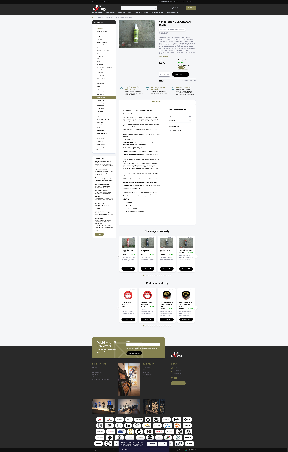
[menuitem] (98, 13)
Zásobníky (99, 39)
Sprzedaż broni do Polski (100, 177)
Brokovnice (97, 196)
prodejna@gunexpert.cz (179, 367)
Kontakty (94, 1)
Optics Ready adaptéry (102, 31)
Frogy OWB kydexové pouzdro (102, 190)
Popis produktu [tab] (156, 101)
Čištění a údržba (101, 97)
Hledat (155, 8)
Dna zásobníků (100, 45)
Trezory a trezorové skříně (103, 119)
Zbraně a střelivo (101, 25)
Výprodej (99, 149)
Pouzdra (99, 47)
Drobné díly (99, 69)
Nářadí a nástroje (101, 105)
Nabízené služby (100, 138)
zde (141, 445)
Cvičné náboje (100, 122)
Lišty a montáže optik (102, 133)
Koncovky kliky (100, 75)
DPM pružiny (100, 56)
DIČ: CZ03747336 (147, 374)
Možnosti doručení (183, 69)
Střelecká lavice (100, 111)
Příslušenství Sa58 (101, 136)
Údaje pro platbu (96, 377)
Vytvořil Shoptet (180, 450)
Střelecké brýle (100, 94)
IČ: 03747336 (146, 372)
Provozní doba (102, 1)
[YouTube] (175, 377)
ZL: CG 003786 (146, 377)
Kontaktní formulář (178, 383)
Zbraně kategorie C (99, 218)
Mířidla (98, 34)
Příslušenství (100, 28)
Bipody (98, 86)
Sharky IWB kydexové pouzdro (102, 184)
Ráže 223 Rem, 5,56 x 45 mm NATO (103, 225)
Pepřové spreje (100, 100)
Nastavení (124, 449)
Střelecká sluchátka (101, 92)
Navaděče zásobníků (102, 42)
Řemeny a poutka (101, 78)
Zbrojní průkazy (100, 147)
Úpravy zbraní (100, 141)
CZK (191, 2)
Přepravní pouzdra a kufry (103, 50)
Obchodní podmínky (97, 372)
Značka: (163, 33)
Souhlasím (162, 443)
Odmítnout (152, 443)
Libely (98, 89)
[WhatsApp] (172, 377)
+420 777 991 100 (178, 370)
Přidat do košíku (179, 74)
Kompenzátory (100, 72)
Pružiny (98, 61)
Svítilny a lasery (100, 103)
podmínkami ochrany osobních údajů (149, 348)
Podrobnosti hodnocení (179, 29)
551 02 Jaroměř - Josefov (149, 369)
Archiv (99, 234)
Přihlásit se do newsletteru (134, 353)
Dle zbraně (99, 125)
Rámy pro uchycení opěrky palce (104, 67)
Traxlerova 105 (146, 367)
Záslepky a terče (100, 108)
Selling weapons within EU (101, 169)
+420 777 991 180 (178, 373)
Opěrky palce (100, 64)
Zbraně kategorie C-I (99, 211)
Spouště (99, 53)
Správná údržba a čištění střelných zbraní (103, 162)
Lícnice (98, 81)
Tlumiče (98, 116)
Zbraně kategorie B (99, 203)
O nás (109, 1)
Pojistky (99, 58)
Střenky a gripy (100, 36)
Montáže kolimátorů (101, 130)
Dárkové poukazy (101, 144)
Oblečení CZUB (100, 114)
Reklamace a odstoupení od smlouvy (100, 379)
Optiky (98, 127)
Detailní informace (163, 56)
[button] (143, 275)
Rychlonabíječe (100, 83)
